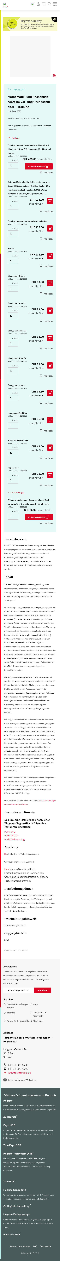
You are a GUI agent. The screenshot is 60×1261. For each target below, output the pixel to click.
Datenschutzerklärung (19, 1246)
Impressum (45, 1246)
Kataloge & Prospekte (18, 1020)
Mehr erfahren (11, 1234)
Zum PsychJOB (12, 1145)
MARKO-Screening (14, 839)
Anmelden (42, 990)
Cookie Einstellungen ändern (17, 1006)
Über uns (38, 1020)
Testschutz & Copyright (39, 1014)
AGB (35, 1246)
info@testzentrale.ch (19, 1072)
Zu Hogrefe (9, 1116)
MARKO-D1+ (11, 835)
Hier (6, 854)
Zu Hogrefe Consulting (16, 1206)
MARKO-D (9, 831)
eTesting (11, 1012)
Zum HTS (8, 1181)
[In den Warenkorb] (50, 201)
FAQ (35, 1004)
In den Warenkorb (36, 166)
